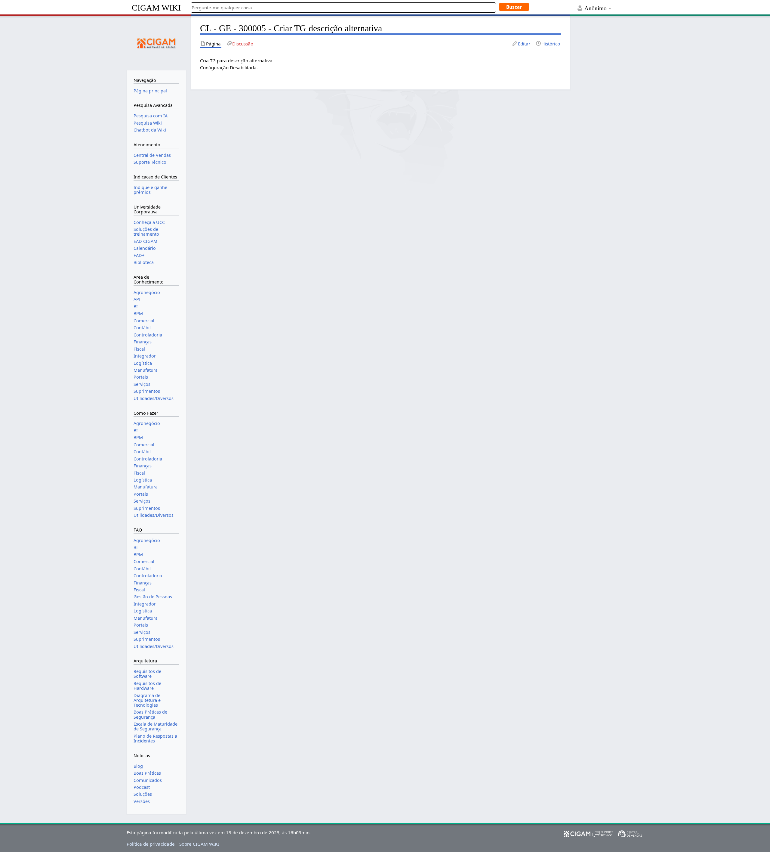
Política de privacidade (151, 844)
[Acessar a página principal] (156, 42)
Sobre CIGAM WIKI (199, 844)
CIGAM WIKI (156, 7)
